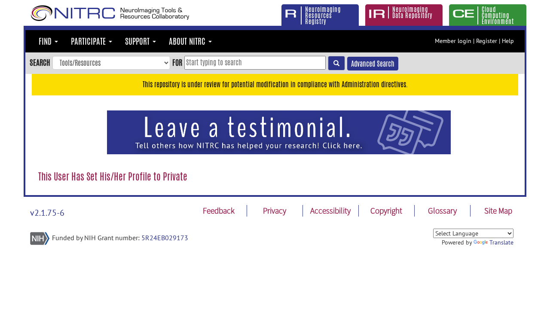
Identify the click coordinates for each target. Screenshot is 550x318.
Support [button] (138, 41)
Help (508, 41)
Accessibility (330, 210)
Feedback (219, 210)
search (40, 62)
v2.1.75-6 (47, 212)
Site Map (498, 210)
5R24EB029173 (164, 237)
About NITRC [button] (188, 41)
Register (486, 41)
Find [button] (46, 41)
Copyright (386, 210)
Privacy (274, 210)
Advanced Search (372, 64)
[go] (336, 63)
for (177, 62)
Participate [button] (89, 41)
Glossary (442, 210)
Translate (501, 242)
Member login (453, 41)
